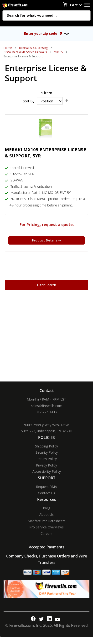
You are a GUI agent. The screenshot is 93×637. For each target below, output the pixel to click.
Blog (46, 508)
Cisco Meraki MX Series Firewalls (25, 52)
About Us (46, 514)
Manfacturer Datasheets (47, 521)
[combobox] (46, 15)
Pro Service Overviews (46, 527)
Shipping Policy (46, 446)
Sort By (28, 101)
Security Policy (47, 452)
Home (8, 48)
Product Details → (46, 240)
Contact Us (46, 493)
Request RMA (46, 486)
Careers (46, 533)
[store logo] (20, 5)
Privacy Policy (46, 465)
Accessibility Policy (46, 471)
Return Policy (46, 458)
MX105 (58, 52)
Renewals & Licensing (33, 48)
